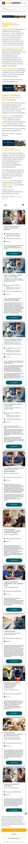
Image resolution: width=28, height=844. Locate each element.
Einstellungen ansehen (14, 838)
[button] (26, 813)
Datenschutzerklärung (15, 841)
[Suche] (20, 3)
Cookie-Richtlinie (6, 841)
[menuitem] (20, 3)
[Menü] (24, 3)
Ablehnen (14, 834)
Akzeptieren (14, 830)
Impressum (22, 841)
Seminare (4, 8)
